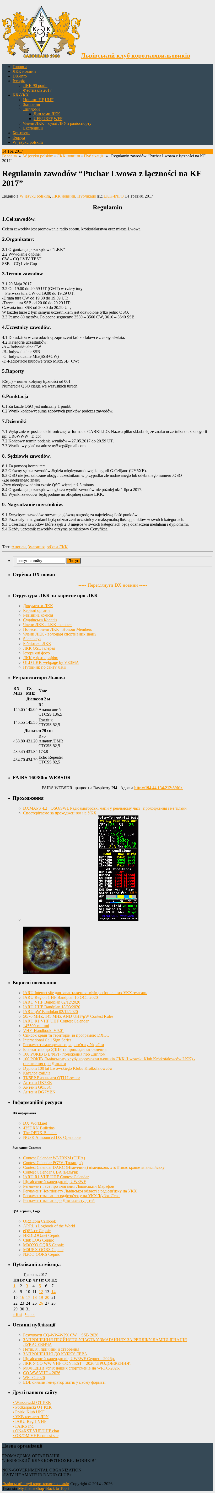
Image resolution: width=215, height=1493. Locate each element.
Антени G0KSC (37, 1087)
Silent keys (32, 639)
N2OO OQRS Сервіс (41, 1254)
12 (41, 1291)
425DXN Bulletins (39, 1128)
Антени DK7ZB (37, 1082)
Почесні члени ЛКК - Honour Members (57, 629)
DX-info (20, 76)
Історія (19, 81)
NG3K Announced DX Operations (52, 1137)
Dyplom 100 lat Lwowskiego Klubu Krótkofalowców (68, 1068)
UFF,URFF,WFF (48, 118)
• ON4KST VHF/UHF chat (36, 1431)
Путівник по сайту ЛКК (44, 667)
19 (41, 1297)
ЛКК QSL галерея (39, 648)
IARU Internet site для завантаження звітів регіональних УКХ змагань (85, 992)
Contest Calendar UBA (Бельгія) (50, 1172)
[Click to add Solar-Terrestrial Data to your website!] (118, 919)
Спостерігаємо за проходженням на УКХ (59, 813)
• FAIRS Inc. (23, 1426)
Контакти (21, 133)
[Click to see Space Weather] (46, 972)
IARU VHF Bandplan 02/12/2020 (51, 1002)
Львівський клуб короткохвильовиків (35, 1483)
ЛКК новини (24, 71)
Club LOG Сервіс (38, 1240)
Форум (19, 137)
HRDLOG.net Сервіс (41, 1235)
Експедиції (33, 128)
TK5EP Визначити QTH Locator (51, 1078)
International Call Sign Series (47, 1040)
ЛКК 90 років (35, 85)
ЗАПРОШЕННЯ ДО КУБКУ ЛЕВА (55, 1354)
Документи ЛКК (38, 605)
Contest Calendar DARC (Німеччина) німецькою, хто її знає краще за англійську (94, 1167)
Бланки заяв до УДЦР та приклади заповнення (64, 1049)
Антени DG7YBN (39, 1092)
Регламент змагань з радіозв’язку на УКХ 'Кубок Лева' (71, 1196)
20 (47, 1297)
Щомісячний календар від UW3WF (54, 1181)
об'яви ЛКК (57, 547)
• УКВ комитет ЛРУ (31, 1416)
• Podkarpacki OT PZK (32, 1407)
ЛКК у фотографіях (40, 657)
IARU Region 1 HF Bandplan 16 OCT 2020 (60, 997)
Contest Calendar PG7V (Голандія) (53, 1162)
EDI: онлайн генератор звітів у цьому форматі (64, 1382)
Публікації (93, 156)
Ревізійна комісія (38, 615)
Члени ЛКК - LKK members (47, 624)
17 (28, 1297)
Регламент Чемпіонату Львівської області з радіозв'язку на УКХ (80, 1191)
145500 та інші (36, 1026)
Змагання (31, 104)
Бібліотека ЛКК (37, 643)
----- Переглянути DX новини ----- (112, 585)
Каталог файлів (37, 1073)
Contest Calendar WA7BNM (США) (54, 1158)
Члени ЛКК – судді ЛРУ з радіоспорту (57, 123)
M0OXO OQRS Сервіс (43, 1245)
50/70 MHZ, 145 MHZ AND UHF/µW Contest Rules (68, 1016)
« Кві (17, 1314)
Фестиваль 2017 (37, 90)
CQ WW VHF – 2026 (41, 1373)
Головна (20, 66)
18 (35, 1297)
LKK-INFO (114, 196)
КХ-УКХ (21, 95)
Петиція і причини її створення (51, 1349)
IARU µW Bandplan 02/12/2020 (50, 1011)
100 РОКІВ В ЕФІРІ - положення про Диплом (64, 1054)
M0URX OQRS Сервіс (43, 1249)
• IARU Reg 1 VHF (29, 1421)
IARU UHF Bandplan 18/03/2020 (51, 1007)
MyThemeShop (31, 1488)
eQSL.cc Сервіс (37, 1230)
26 (41, 1303)
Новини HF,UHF (38, 99)
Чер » (30, 1314)
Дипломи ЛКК (47, 114)
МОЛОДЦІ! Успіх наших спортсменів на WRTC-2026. (71, 1368)
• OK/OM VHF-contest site (35, 1435)
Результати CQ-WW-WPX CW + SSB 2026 (60, 1335)
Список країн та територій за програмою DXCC (66, 1035)
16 (22, 1297)
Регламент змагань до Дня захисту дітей (59, 1200)
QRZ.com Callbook (39, 1221)
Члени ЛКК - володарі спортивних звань (59, 634)
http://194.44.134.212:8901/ (158, 788)
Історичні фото (36, 653)
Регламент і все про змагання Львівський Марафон (68, 1186)
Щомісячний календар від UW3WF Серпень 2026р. (69, 1358)
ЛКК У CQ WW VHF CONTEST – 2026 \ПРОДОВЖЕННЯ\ (76, 1363)
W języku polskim (28, 142)
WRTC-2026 (34, 1377)
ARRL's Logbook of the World (49, 1226)
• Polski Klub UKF (29, 1412)
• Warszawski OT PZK (32, 1402)
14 (53, 1291)
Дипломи (31, 109)
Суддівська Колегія (40, 620)
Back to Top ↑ (58, 1488)
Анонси (19, 547)
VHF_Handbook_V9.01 (43, 1030)
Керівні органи (36, 610)
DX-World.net (35, 1123)
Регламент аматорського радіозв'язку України (63, 1044)
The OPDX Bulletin (40, 1132)
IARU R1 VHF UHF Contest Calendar (56, 1021)
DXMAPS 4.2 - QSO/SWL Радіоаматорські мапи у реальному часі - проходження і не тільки (105, 808)
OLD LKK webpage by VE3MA (51, 662)
